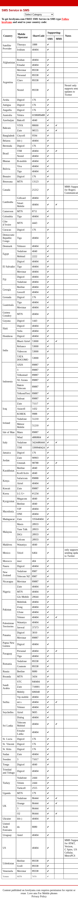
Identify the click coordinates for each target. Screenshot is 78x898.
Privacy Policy (39, 896)
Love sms (32, 893)
